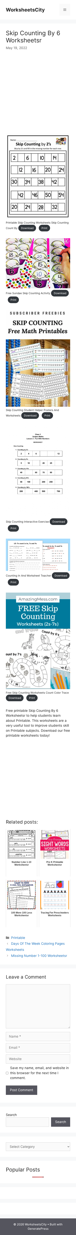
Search (11, 1115)
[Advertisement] (38, 95)
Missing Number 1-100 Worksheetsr (39, 956)
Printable (18, 938)
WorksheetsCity (25, 10)
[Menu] (64, 10)
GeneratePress (38, 1229)
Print (44, 228)
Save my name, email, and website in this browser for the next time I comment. (39, 1073)
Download (27, 228)
